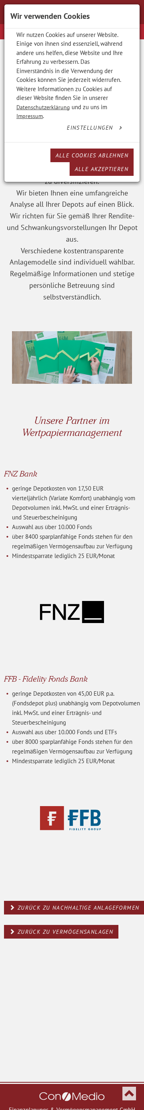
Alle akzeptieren (101, 169)
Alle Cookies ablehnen (92, 155)
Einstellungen (91, 127)
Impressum (29, 116)
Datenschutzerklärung (43, 107)
